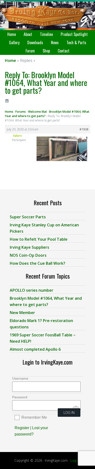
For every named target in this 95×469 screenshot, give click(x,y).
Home (9, 112)
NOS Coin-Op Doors (28, 255)
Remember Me (34, 417)
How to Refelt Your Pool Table (38, 239)
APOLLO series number (31, 290)
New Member (22, 312)
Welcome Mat (37, 112)
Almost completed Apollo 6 (35, 349)
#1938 (83, 129)
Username (20, 378)
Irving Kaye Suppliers (29, 247)
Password (19, 397)
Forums (20, 112)
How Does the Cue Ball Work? (37, 263)
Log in (75, 460)
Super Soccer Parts (28, 217)
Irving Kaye (47, 15)
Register (22, 428)
